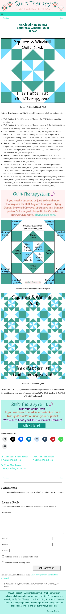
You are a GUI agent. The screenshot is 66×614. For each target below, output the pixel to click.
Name (5, 538)
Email (5, 544)
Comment (6, 512)
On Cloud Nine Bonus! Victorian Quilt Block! (43, 458)
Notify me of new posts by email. (17, 562)
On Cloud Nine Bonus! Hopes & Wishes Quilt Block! (14, 458)
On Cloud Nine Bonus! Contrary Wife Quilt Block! (13, 467)
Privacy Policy (53, 611)
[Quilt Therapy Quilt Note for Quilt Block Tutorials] (33, 204)
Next (62, 18)
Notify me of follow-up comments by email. (21, 556)
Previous (5, 18)
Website (5, 550)
